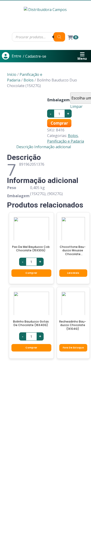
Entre (16, 56)
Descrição (24, 146)
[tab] (24, 147)
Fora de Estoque (73, 347)
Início (11, 74)
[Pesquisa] (59, 37)
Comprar (59, 123)
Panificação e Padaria (65, 141)
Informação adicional (52, 146)
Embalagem (58, 99)
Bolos (29, 80)
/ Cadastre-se (34, 56)
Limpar (76, 106)
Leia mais (73, 273)
